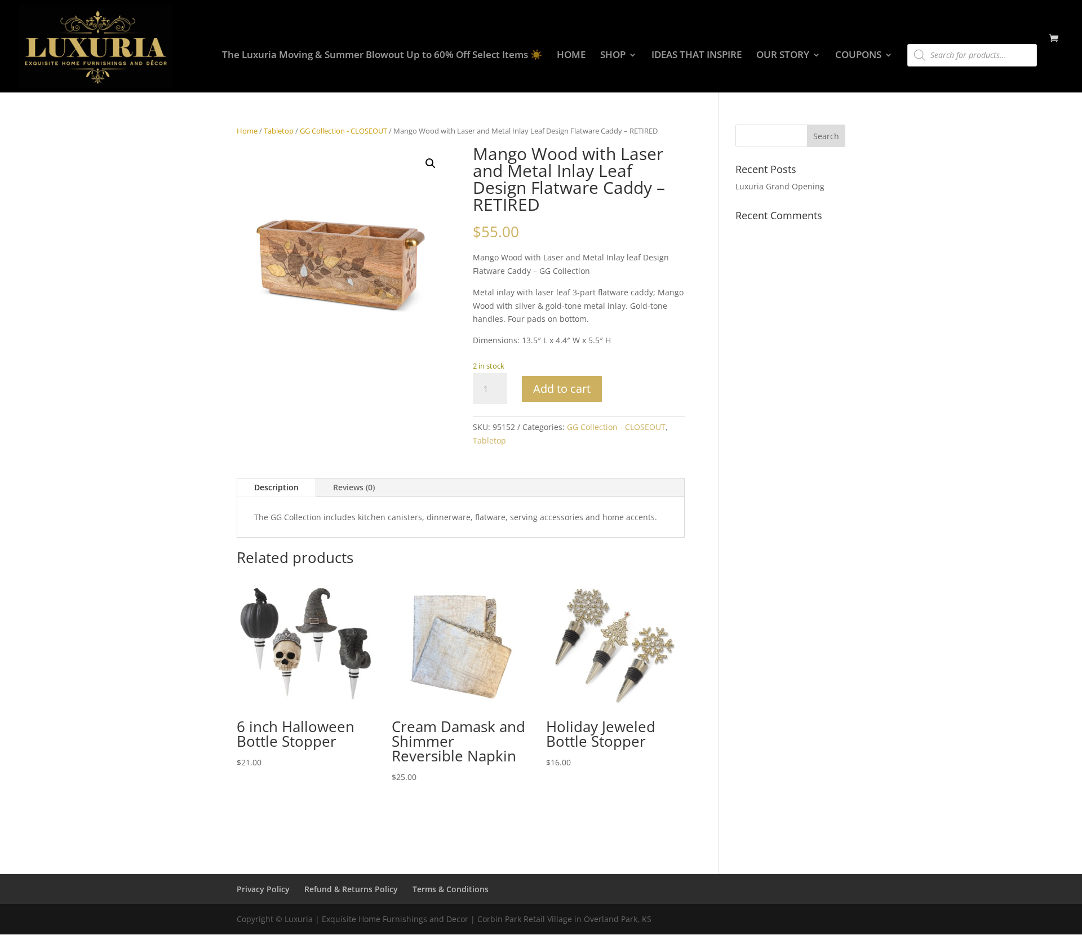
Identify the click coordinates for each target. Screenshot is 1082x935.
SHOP (613, 56)
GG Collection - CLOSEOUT (343, 131)
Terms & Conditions (451, 889)
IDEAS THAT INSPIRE (696, 56)
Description (276, 487)
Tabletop (279, 131)
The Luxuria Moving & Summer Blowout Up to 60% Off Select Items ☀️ (382, 56)
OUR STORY (782, 56)
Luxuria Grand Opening (779, 186)
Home (247, 131)
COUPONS (858, 56)
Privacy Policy (263, 889)
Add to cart (562, 388)
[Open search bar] (913, 39)
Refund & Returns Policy (351, 889)
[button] (430, 163)
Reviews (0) (354, 487)
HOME (571, 56)
